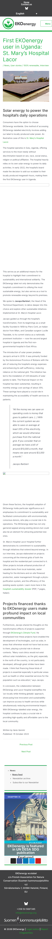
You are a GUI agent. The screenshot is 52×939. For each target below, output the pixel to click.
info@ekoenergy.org (26, 912)
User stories (16, 65)
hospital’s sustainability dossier (17, 589)
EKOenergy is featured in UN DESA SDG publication (26, 849)
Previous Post (26, 744)
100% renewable (31, 65)
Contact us (26, 4)
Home (26, 2)
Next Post (26, 751)
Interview (44, 65)
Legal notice (32, 929)
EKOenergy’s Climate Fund (23, 633)
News (6, 65)
